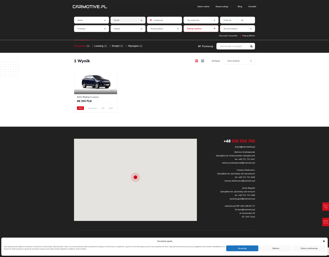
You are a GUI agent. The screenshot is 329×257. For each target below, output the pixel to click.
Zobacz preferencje (309, 248)
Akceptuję (242, 248)
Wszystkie (82, 45)
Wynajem (135, 45)
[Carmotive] (90, 6)
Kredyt (117, 45)
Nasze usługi (222, 6)
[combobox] (91, 20)
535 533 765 (239, 141)
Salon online (203, 6)
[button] (324, 241)
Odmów (275, 248)
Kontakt (252, 6)
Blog (240, 6)
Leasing (100, 45)
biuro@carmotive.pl (245, 146)
